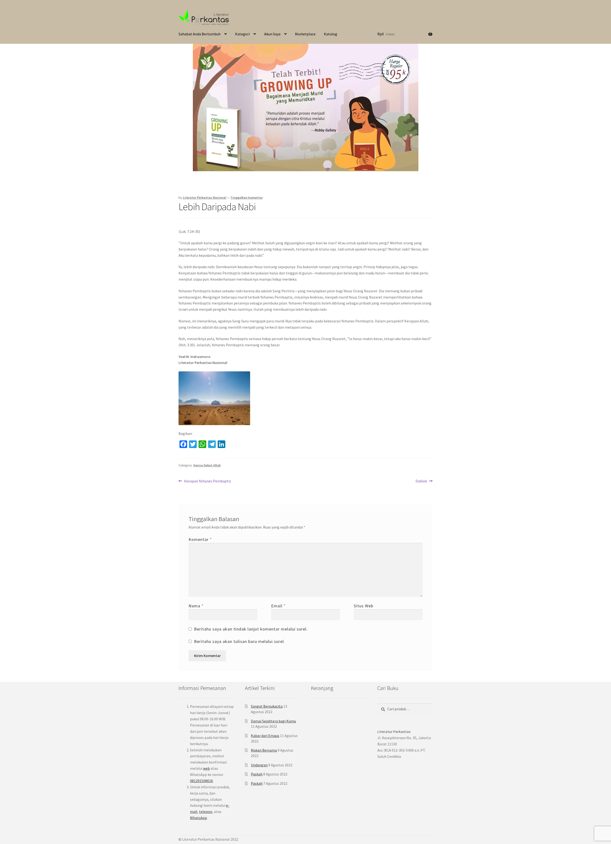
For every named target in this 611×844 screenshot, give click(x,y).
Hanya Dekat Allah (207, 465)
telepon (205, 811)
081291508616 (201, 780)
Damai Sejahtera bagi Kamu (273, 721)
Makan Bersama (264, 750)
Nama (196, 606)
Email (278, 606)
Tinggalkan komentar (246, 197)
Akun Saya (272, 34)
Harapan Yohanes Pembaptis (207, 481)
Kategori (242, 34)
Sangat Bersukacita (267, 706)
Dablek (421, 481)
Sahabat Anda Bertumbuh (200, 34)
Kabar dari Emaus (265, 735)
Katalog (330, 34)
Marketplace (305, 34)
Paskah (257, 774)
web (206, 768)
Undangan (259, 765)
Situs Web (363, 606)
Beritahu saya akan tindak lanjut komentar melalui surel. (251, 629)
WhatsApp (198, 817)
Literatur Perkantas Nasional (204, 197)
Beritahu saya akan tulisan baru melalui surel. (239, 641)
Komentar (200, 539)
